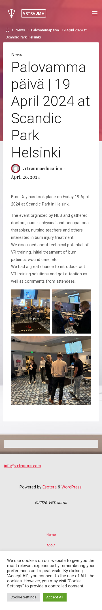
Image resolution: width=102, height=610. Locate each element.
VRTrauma (33, 13)
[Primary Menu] (94, 13)
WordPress (71, 487)
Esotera (49, 487)
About (51, 545)
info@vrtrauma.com (22, 465)
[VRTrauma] (11, 13)
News (20, 30)
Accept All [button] (54, 597)
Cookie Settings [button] (23, 597)
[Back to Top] (51, 532)
